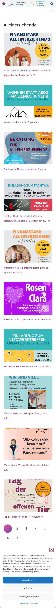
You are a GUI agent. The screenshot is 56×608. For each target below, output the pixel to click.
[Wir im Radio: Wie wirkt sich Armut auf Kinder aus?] (28, 444)
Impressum (34, 603)
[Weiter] (17, 538)
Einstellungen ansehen (28, 596)
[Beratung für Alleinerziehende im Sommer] (28, 148)
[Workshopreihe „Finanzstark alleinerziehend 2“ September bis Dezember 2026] (28, 49)
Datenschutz (24, 603)
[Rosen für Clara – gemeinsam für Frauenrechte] (28, 298)
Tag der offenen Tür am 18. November (23, 516)
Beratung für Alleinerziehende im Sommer (25, 169)
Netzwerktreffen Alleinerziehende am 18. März (27, 366)
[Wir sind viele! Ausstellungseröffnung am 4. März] (28, 392)
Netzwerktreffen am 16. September (21, 122)
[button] (51, 549)
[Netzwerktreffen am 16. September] (28, 101)
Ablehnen (28, 588)
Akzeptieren (28, 580)
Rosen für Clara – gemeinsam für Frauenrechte (27, 319)
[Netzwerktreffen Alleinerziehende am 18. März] (28, 345)
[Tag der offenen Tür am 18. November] (28, 495)
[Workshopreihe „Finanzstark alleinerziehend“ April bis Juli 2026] (28, 246)
